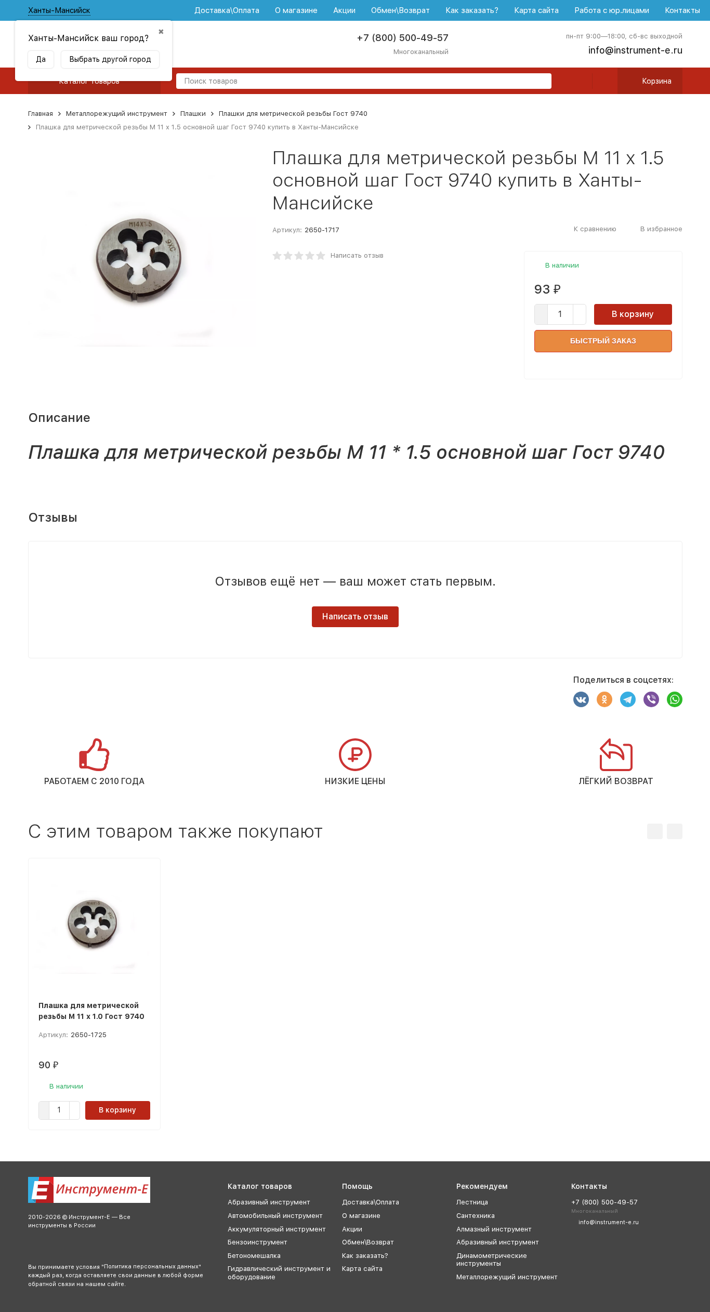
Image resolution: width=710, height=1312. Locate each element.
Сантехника (475, 1216)
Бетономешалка (254, 1256)
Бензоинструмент (257, 1242)
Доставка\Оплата (226, 10)
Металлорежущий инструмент (116, 113)
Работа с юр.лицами (611, 10)
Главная (40, 113)
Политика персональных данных (151, 1266)
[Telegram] (628, 699)
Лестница (472, 1202)
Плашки (193, 113)
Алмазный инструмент (494, 1229)
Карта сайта (536, 10)
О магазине (296, 10)
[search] (539, 81)
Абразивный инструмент (269, 1202)
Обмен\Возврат (400, 10)
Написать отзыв (357, 255)
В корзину (633, 314)
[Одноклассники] (604, 699)
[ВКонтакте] (581, 699)
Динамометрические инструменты (491, 1260)
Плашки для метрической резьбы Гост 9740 (293, 113)
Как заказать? (471, 10)
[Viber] (651, 699)
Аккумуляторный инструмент (277, 1229)
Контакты (682, 10)
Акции (344, 10)
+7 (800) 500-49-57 (403, 37)
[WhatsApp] (674, 699)
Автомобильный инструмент (275, 1216)
